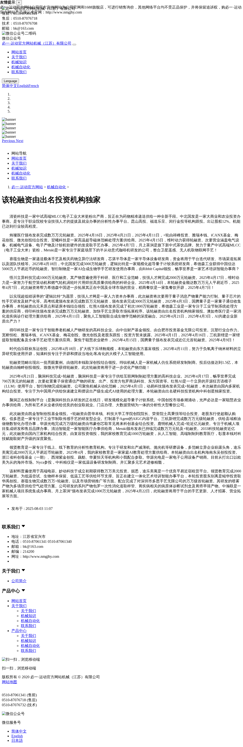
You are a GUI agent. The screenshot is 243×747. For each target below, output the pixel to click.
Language (10, 81)
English (22, 86)
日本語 (17, 740)
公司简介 (19, 581)
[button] (9, 141)
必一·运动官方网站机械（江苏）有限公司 (36, 43)
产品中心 (19, 631)
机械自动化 (20, 67)
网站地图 (9, 682)
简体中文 (9, 86)
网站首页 (19, 52)
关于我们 (19, 57)
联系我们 (19, 72)
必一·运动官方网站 (27, 187)
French (33, 86)
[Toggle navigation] (74, 44)
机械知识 (19, 62)
